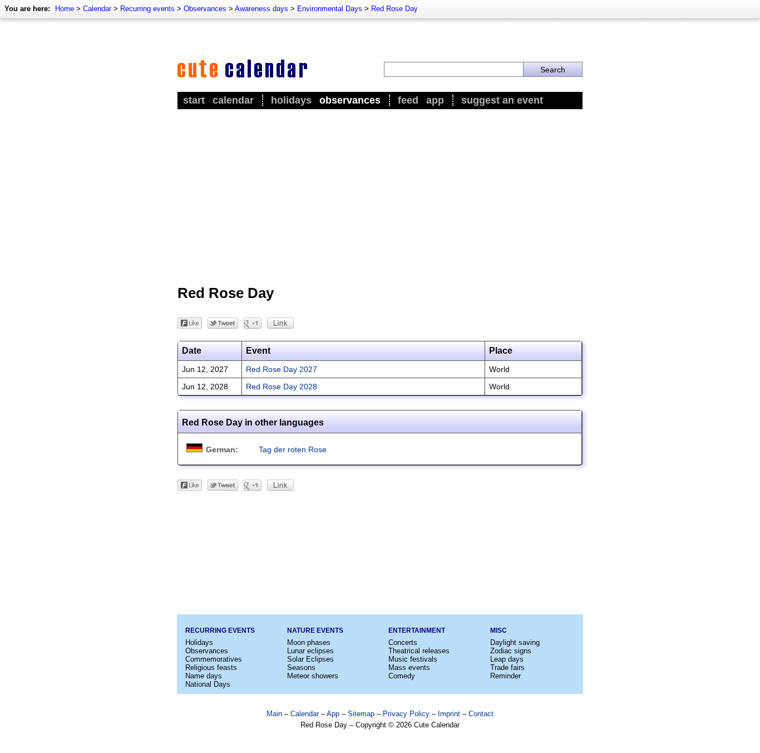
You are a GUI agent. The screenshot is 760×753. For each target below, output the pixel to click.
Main (274, 714)
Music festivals (412, 659)
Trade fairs (507, 667)
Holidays (291, 100)
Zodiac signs (510, 651)
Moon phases (308, 642)
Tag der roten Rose (293, 449)
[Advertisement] (380, 195)
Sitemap (361, 714)
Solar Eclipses (310, 659)
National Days (207, 684)
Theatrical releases (419, 651)
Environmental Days (329, 8)
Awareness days (261, 8)
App (435, 100)
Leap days (507, 659)
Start (194, 100)
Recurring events (147, 8)
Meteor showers (312, 676)
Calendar (97, 8)
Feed (408, 100)
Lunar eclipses (310, 651)
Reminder (505, 676)
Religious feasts (211, 667)
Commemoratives (213, 659)
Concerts (402, 642)
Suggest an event (502, 100)
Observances (205, 8)
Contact (480, 714)
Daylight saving (515, 642)
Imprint (449, 714)
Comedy (401, 676)
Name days (203, 676)
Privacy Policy (406, 714)
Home (64, 8)
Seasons (301, 667)
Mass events (409, 667)
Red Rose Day (394, 8)
